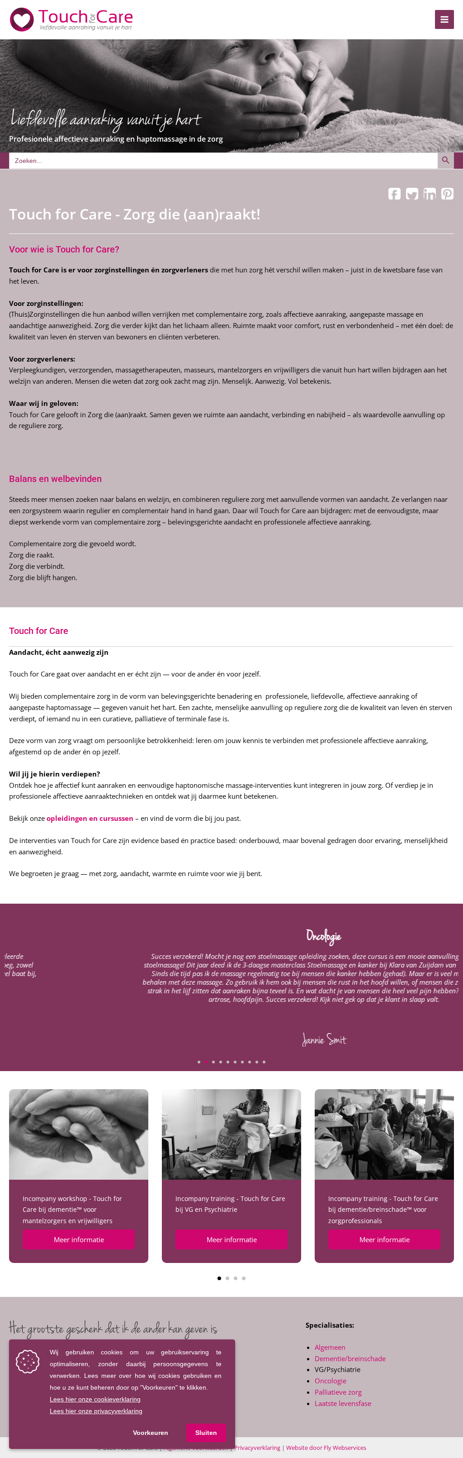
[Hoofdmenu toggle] (444, 19)
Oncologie (330, 1380)
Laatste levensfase (343, 1403)
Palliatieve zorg (338, 1391)
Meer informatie (79, 1239)
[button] (199, 1062)
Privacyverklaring (257, 1448)
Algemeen (330, 1347)
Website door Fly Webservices (326, 1448)
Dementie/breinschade (350, 1358)
